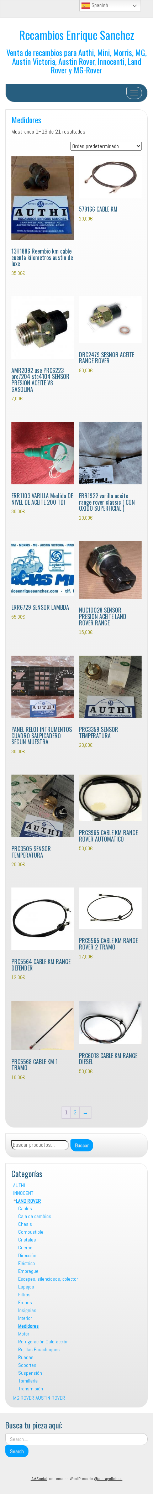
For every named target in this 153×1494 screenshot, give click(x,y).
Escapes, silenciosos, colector (48, 1279)
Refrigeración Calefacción (43, 1341)
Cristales (27, 1240)
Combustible (30, 1232)
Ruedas (25, 1357)
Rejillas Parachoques (39, 1349)
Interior (25, 1318)
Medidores (26, 119)
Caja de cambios (34, 1216)
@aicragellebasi (108, 1478)
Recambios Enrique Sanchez (76, 34)
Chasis (25, 1224)
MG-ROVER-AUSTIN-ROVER (39, 1398)
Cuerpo (25, 1247)
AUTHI (19, 1185)
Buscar (82, 1145)
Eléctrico (26, 1263)
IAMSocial (39, 1478)
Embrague (28, 1271)
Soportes (27, 1365)
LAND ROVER (28, 1201)
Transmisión (30, 1388)
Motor (23, 1334)
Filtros (24, 1294)
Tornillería (28, 1381)
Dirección (27, 1255)
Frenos (25, 1302)
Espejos (26, 1287)
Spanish (99, 5)
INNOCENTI (24, 1193)
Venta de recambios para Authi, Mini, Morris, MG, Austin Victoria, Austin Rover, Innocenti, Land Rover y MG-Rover (76, 61)
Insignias (27, 1310)
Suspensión (30, 1373)
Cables (25, 1208)
